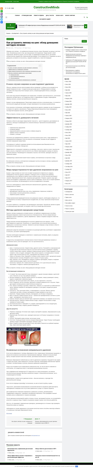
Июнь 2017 (68, 172)
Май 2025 (67, 112)
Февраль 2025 (68, 118)
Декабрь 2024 (68, 124)
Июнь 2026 (68, 87)
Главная (17, 15)
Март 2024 (67, 144)
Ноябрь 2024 (68, 126)
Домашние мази (15, 74)
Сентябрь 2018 (68, 166)
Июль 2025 (68, 110)
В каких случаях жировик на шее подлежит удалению (23, 67)
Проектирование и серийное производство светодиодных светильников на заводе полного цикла (75, 72)
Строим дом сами (27, 15)
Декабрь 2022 (68, 152)
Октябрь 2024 (68, 129)
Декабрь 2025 (68, 104)
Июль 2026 (68, 84)
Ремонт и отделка (39, 15)
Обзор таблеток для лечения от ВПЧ (45, 448)
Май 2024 (67, 138)
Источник (9, 413)
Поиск (66, 38)
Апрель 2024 (68, 141)
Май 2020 (67, 158)
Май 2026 (67, 90)
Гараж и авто (59, 15)
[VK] (1, 16)
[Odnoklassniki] (1, 8)
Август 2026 (68, 81)
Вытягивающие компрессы (18, 76)
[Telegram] (1, 19)
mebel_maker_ (11, 48)
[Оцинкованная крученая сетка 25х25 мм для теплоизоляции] (57, 27)
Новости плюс (69, 205)
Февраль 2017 (68, 180)
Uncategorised (10, 39)
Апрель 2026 (68, 92)
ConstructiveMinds (46, 7)
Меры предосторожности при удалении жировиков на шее (24, 71)
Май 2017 (67, 175)
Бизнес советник (70, 15)
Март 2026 (67, 95)
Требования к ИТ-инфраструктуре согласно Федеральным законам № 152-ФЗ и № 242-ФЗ (29, 25)
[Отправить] (1, 22)
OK (76, 466)
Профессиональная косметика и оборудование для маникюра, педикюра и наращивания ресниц (55, 1)
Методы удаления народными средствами (20, 73)
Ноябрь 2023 (68, 149)
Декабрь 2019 (68, 160)
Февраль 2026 (68, 98)
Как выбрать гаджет (45, 19)
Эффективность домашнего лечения (18, 69)
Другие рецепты (15, 78)
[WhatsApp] (1, 11)
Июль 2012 (68, 183)
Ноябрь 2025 (68, 107)
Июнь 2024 (68, 135)
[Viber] (1, 14)
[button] (39, 66)
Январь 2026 (68, 101)
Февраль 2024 (68, 146)
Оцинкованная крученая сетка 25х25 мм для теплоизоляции (76, 25)
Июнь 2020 (68, 155)
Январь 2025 (68, 121)
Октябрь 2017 (68, 169)
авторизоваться (35, 435)
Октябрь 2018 (68, 163)
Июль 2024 (68, 132)
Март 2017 (67, 178)
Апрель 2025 (68, 115)
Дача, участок (50, 15)
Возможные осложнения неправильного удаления (22, 80)
